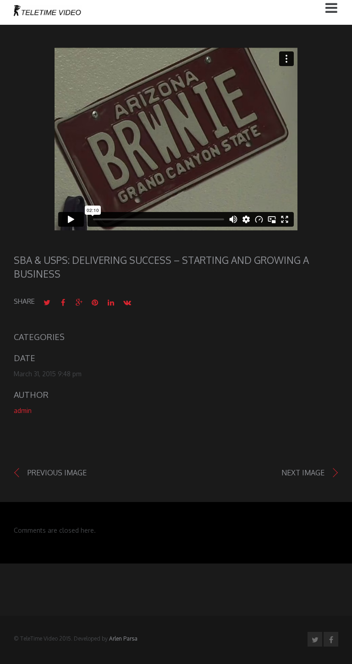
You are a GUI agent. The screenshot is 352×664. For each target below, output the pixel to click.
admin (23, 410)
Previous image (57, 472)
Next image (302, 472)
